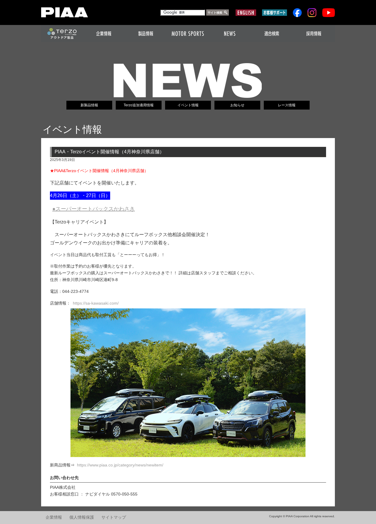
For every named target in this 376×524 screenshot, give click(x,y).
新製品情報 (89, 105)
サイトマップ (113, 517)
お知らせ (237, 105)
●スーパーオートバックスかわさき (93, 209)
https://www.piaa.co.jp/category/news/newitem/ (120, 465)
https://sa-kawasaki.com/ (96, 303)
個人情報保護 (81, 517)
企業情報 (54, 517)
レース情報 (287, 105)
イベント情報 (188, 105)
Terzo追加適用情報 (139, 105)
